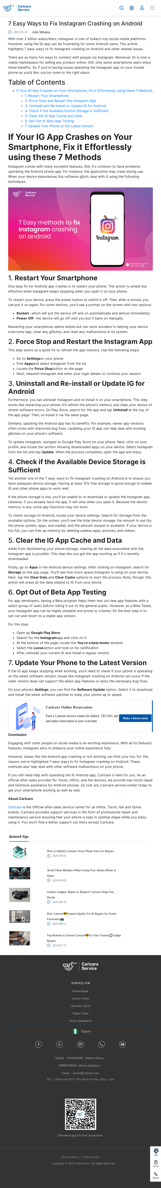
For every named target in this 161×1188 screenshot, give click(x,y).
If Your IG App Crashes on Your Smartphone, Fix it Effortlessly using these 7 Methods (85, 90)
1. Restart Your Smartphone (47, 96)
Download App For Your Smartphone (80, 1135)
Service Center (80, 998)
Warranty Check (80, 1006)
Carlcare (15, 807)
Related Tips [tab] (19, 837)
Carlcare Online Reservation (69, 707)
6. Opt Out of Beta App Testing (49, 121)
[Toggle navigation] (152, 7)
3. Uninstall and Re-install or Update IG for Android (65, 106)
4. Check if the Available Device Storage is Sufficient (67, 111)
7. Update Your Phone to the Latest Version (59, 126)
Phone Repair (80, 991)
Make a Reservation (135, 718)
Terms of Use (91, 1157)
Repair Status (80, 1013)
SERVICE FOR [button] (80, 983)
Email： (80, 1073)
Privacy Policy (70, 1157)
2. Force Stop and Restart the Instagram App (60, 101)
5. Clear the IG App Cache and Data (53, 116)
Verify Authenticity (80, 1020)
